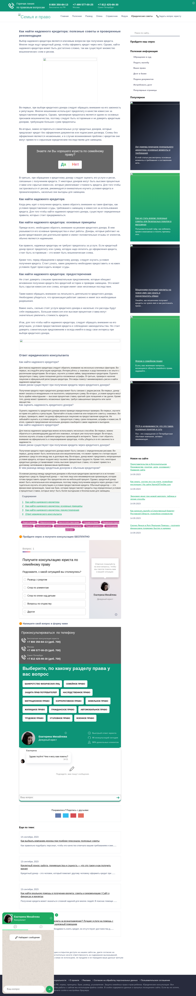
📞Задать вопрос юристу (168, 16)
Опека (99, 16)
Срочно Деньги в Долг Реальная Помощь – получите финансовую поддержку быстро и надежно (155, 526)
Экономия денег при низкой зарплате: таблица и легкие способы (153, 497)
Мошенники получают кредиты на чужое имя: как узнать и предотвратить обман (153, 292)
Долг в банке (139, 73)
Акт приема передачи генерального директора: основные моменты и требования (154, 150)
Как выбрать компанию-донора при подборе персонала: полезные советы (60, 841)
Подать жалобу (141, 62)
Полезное (77, 16)
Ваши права (139, 68)
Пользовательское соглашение (155, 980)
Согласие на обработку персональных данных (116, 980)
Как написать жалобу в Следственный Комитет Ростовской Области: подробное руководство (152, 512)
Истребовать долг (142, 85)
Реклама (87, 980)
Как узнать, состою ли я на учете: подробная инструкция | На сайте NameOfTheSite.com (151, 483)
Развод (89, 16)
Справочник (112, 16)
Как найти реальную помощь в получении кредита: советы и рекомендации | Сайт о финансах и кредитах (65, 895)
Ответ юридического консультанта (42, 514)
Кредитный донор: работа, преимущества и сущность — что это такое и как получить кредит (66, 867)
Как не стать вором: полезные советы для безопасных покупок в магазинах (153, 221)
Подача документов (143, 79)
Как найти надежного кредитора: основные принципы (52, 506)
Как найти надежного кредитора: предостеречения (50, 510)
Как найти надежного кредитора (40, 502)
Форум (124, 16)
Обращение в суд (142, 57)
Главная (65, 16)
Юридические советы (142, 16)
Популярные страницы (145, 90)
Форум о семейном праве (149, 361)
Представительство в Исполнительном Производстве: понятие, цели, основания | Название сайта (150, 467)
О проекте (74, 980)
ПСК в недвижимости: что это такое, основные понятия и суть (154, 428)
